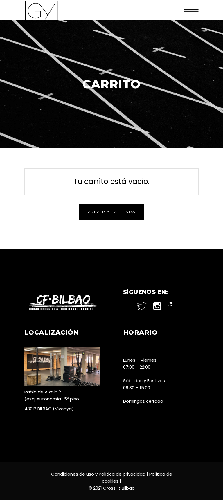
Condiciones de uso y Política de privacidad (98, 474)
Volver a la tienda (111, 212)
